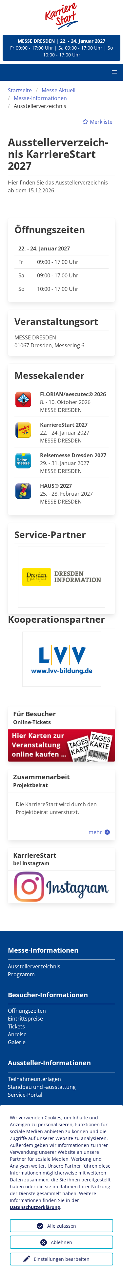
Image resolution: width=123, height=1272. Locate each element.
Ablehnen (61, 1242)
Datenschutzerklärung (35, 1207)
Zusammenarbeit (41, 776)
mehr (96, 832)
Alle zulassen (61, 1226)
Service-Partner (50, 534)
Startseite (20, 90)
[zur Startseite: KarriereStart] (62, 16)
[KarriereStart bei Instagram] (61, 886)
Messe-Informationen (40, 98)
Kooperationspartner (56, 619)
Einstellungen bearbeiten (62, 1259)
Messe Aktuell (58, 90)
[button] (114, 72)
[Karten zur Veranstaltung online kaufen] (61, 744)
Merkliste (101, 121)
